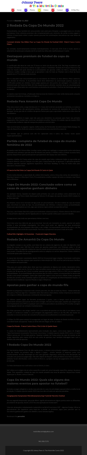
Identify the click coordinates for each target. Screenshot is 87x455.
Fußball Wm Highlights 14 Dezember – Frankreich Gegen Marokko (31, 234)
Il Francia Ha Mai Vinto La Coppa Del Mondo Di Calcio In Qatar (30, 170)
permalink (21, 416)
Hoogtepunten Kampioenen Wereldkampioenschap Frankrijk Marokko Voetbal (36, 396)
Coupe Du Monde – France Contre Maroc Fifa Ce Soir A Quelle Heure (32, 326)
